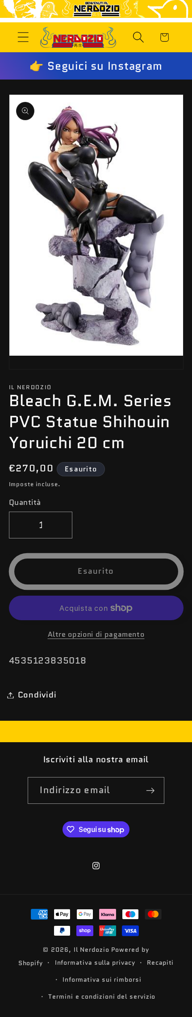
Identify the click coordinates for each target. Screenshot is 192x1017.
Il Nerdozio (91, 949)
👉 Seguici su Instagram (95, 66)
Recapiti (160, 962)
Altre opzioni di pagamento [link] (96, 634)
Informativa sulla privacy (95, 962)
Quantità (25, 502)
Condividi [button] (37, 695)
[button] (23, 37)
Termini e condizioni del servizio (101, 996)
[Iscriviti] (150, 790)
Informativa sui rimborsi (102, 979)
